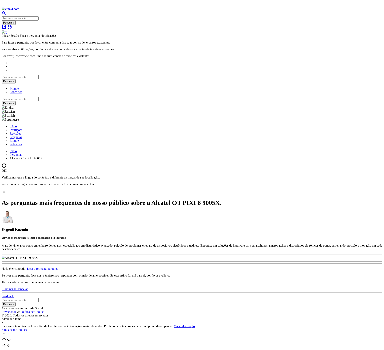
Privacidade (9, 311)
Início (13, 126)
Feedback (8, 296)
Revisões (15, 133)
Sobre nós (16, 92)
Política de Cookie (32, 311)
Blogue (14, 88)
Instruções (16, 130)
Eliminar (8, 289)
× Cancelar (21, 289)
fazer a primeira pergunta (42, 268)
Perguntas (16, 137)
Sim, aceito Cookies (14, 329)
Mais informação (184, 326)
